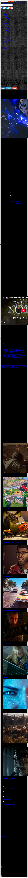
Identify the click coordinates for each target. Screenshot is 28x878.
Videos (4, 32)
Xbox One (8, 18)
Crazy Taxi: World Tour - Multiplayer (11, 610)
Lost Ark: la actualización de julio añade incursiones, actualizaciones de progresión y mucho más (14, 353)
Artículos (5, 41)
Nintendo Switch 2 (9, 22)
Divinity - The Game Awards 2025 (10, 744)
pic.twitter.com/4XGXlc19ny (14, 201)
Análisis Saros (6, 799)
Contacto (5, 48)
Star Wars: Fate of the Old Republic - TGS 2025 (13, 711)
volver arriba (3, 439)
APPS (4, 42)
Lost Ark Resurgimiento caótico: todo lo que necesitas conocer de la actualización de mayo (14, 356)
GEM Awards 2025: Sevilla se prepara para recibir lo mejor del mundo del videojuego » (14, 367)
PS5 (6, 17)
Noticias (5, 14)
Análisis (4, 24)
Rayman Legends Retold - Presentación (12, 542)
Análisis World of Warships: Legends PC (12, 804)
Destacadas (5, 23)
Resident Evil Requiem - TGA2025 (10, 778)
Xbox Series (8, 20)
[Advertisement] (14, 64)
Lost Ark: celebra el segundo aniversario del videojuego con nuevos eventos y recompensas (14, 358)
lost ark (4, 341)
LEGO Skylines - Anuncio (9, 508)
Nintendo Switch (9, 21)
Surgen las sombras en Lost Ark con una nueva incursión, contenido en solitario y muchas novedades (15, 349)
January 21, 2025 (19, 203)
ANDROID (8, 45)
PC (6, 15)
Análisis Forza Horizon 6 (8, 793)
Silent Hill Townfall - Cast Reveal (10, 576)
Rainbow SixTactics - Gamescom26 (11, 475)
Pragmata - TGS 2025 (8, 677)
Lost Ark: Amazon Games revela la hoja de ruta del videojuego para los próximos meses (13, 351)
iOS (6, 44)
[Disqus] (14, 385)
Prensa (4, 47)
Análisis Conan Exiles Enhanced (10, 788)
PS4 (6, 16)
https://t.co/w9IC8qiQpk (15, 200)
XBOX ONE (8, 28)
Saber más (3, 836)
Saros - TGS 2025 (7, 643)
